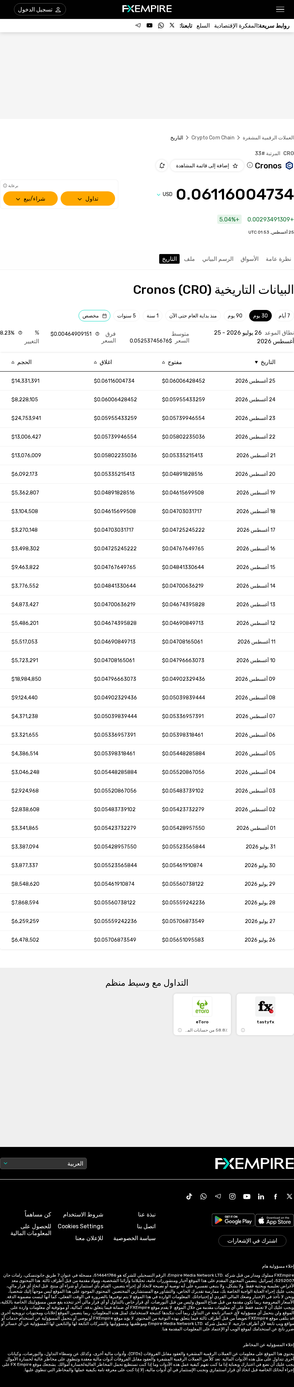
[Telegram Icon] (218, 1196)
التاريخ (169, 258)
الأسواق (250, 258)
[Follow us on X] (172, 25)
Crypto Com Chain (212, 138)
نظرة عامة (278, 258)
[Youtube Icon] (246, 1196)
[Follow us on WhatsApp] (161, 25)
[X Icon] (289, 1196)
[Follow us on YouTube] (149, 25)
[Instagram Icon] (232, 1196)
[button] (280, 9)
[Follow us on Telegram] (138, 25)
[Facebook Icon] (275, 1196)
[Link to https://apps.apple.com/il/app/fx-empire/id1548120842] (274, 1221)
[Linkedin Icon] (261, 1196)
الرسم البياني (217, 258)
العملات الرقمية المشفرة (268, 138)
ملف (189, 258)
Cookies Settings (80, 1226)
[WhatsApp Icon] (203, 1196)
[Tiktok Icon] (189, 1196)
